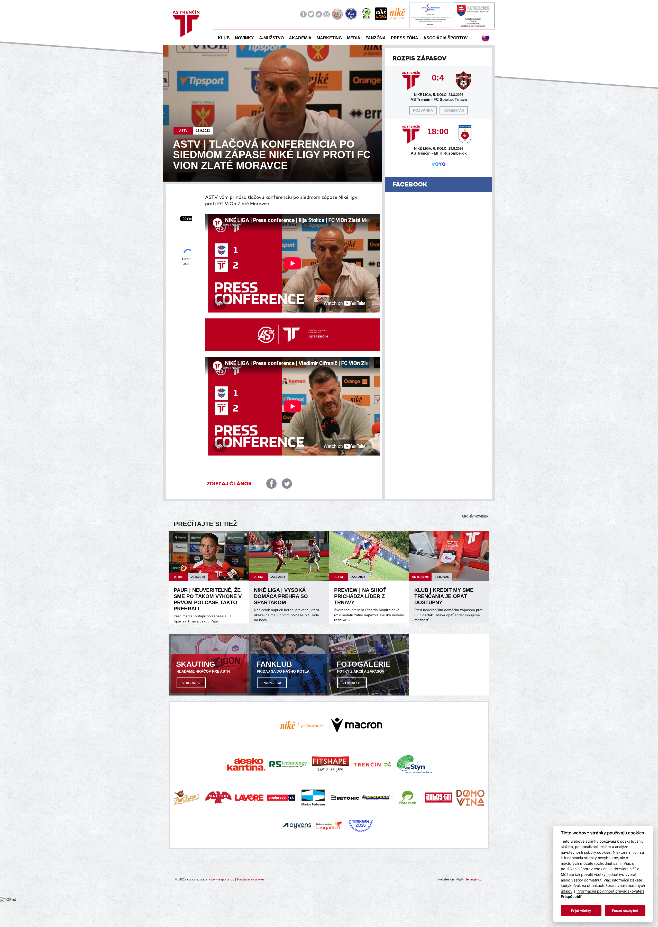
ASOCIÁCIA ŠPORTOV (445, 38)
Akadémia (300, 38)
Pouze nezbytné (625, 910)
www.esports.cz (222, 879)
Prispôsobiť (571, 897)
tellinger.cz (474, 879)
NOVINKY (244, 38)
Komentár (453, 110)
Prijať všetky (581, 910)
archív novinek (475, 516)
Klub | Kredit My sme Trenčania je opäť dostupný (443, 596)
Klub (224, 38)
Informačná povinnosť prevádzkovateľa (610, 891)
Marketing (329, 38)
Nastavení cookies (251, 879)
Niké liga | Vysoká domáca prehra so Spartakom (281, 596)
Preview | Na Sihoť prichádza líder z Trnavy (360, 596)
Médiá (353, 38)
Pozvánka (423, 110)
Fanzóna (375, 38)
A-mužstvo (271, 38)
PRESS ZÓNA (404, 38)
